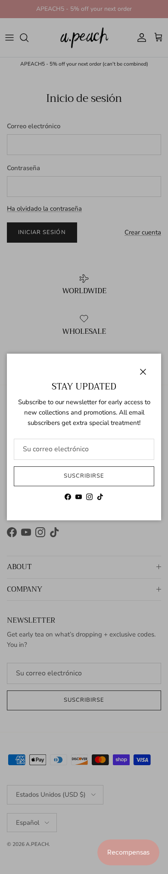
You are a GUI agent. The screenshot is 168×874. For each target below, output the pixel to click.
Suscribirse (84, 476)
